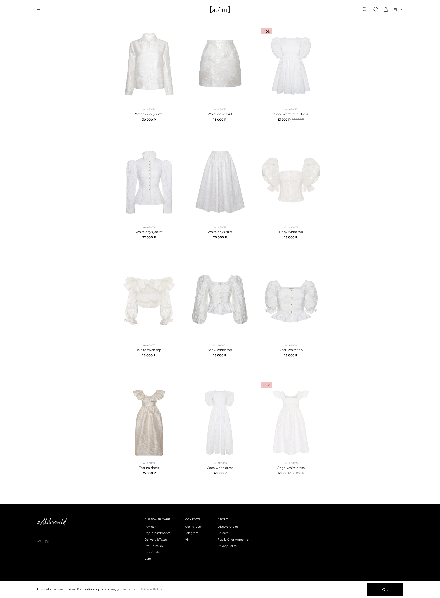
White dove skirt (220, 114)
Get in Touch (193, 526)
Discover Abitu (228, 526)
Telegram (191, 533)
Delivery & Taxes (156, 539)
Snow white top (220, 350)
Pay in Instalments (157, 533)
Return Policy (154, 546)
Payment (151, 526)
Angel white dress (291, 468)
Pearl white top (291, 350)
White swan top (149, 350)
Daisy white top (291, 232)
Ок (385, 589)
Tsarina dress (149, 468)
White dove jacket (149, 114)
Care (148, 558)
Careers (223, 533)
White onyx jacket (149, 232)
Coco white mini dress (291, 114)
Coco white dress (220, 468)
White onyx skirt (220, 232)
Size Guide (152, 552)
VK (187, 539)
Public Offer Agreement (234, 539)
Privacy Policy (227, 546)
